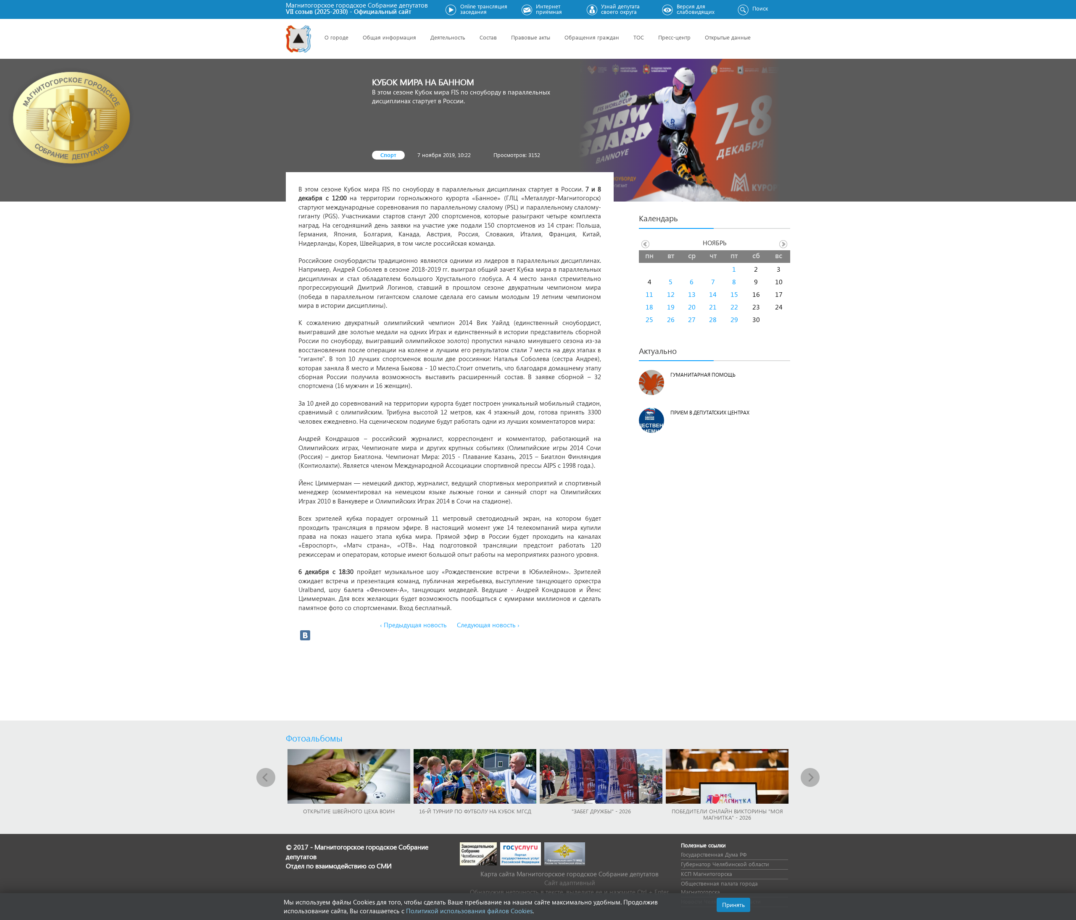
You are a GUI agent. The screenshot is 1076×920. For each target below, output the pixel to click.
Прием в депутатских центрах (709, 412)
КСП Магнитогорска (706, 873)
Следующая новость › (488, 625)
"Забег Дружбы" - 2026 (601, 811)
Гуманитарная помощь (703, 375)
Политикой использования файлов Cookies (469, 911)
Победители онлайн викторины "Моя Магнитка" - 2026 (727, 814)
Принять (733, 905)
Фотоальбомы (314, 737)
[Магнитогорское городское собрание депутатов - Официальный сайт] (298, 39)
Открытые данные (728, 37)
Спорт (388, 154)
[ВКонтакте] (305, 635)
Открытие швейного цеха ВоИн (349, 811)
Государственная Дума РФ (713, 854)
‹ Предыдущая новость (413, 625)
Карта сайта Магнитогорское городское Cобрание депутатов (569, 874)
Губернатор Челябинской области (725, 864)
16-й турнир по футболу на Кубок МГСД (475, 811)
